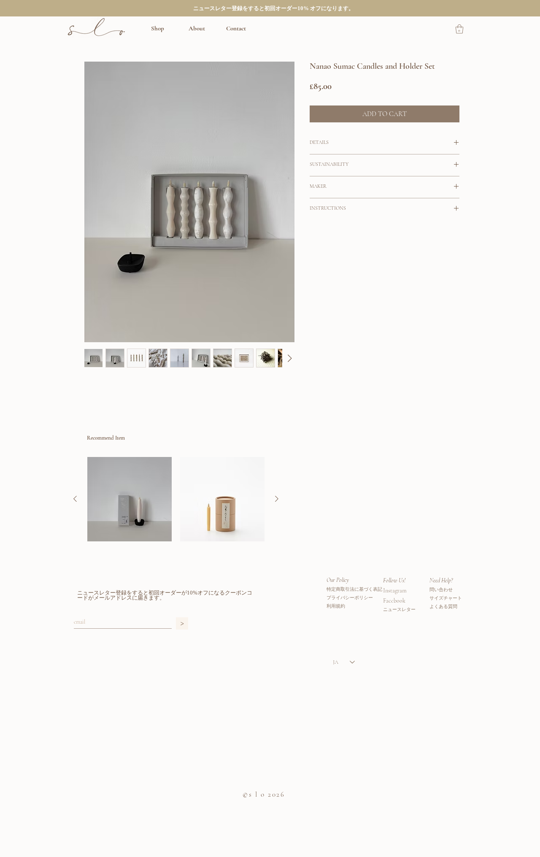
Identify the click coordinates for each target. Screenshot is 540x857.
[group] (176, 499)
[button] (165, 28)
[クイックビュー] (129, 499)
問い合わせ (441, 589)
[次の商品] (277, 499)
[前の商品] (75, 499)
